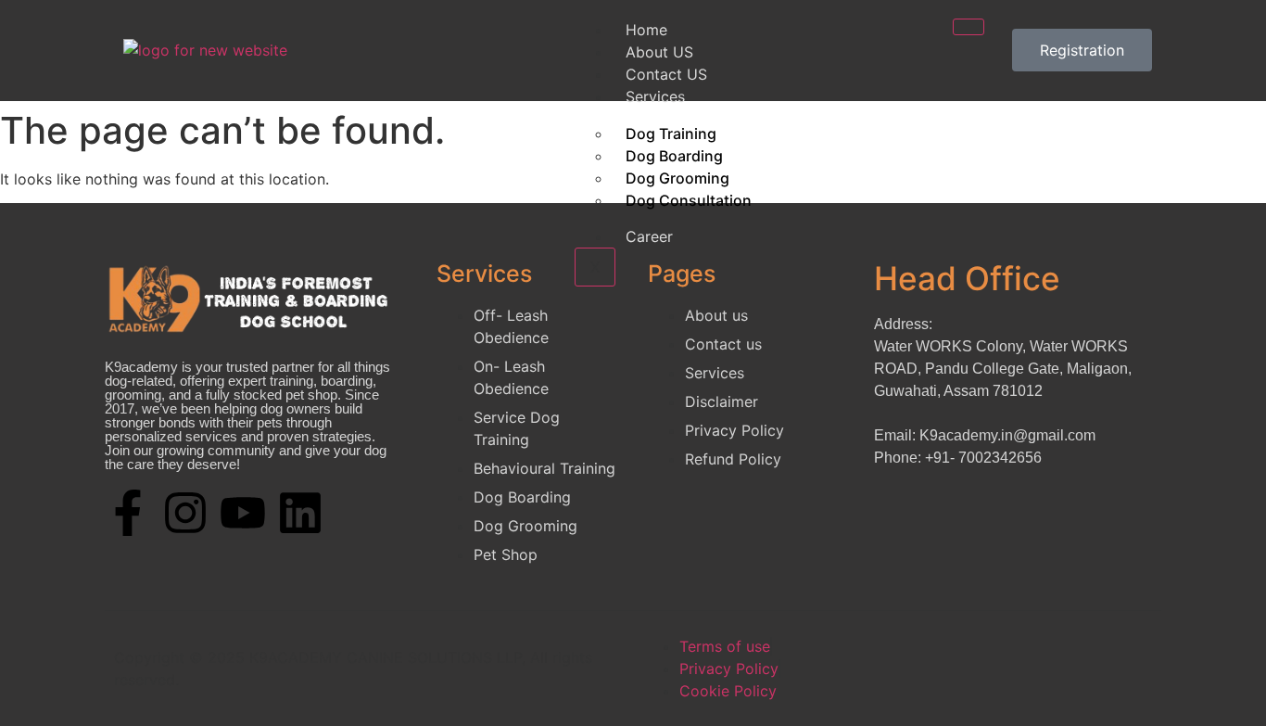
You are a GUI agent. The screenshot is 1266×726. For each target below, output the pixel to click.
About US (659, 52)
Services (655, 96)
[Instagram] (185, 513)
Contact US (666, 74)
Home (646, 29)
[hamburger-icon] (968, 27)
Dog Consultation (689, 200)
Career (649, 236)
